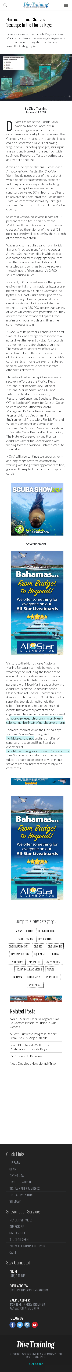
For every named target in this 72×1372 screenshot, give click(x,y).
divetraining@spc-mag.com (28, 1290)
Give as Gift (17, 1233)
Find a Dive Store (21, 1195)
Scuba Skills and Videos (29, 969)
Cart (12, 1252)
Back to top (36, 1364)
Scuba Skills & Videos (24, 1188)
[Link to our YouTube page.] (35, 1325)
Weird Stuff (52, 977)
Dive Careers (45, 939)
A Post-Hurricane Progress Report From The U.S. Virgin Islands (33, 1036)
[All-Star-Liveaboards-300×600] (37, 659)
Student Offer (19, 1239)
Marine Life (35, 962)
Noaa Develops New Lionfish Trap (33, 1063)
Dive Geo (38, 946)
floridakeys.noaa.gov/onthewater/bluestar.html (38, 751)
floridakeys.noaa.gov (20, 738)
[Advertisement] (36, 1108)
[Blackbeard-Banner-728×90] (36, 1001)
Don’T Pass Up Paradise (26, 1056)
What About (35, 984)
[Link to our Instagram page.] (27, 1325)
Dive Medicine (55, 946)
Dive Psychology (20, 954)
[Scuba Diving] (35, 5)
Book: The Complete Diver (27, 1246)
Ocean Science (53, 962)
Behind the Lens (46, 931)
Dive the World (20, 1182)
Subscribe (16, 1226)
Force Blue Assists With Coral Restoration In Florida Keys (30, 1047)
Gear (12, 1169)
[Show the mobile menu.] (66, 5)
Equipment (39, 954)
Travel (50, 969)
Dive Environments (18, 946)
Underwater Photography (26, 977)
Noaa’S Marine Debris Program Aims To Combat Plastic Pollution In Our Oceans (34, 1023)
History (55, 954)
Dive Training (38, 108)
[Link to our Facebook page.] (12, 1325)
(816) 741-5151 (18, 1275)
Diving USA (16, 1175)
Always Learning (24, 931)
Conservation (26, 939)
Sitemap (15, 1201)
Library (14, 1163)
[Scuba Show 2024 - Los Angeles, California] (37, 539)
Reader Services (21, 1220)
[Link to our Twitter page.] (20, 1325)
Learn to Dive (17, 962)
